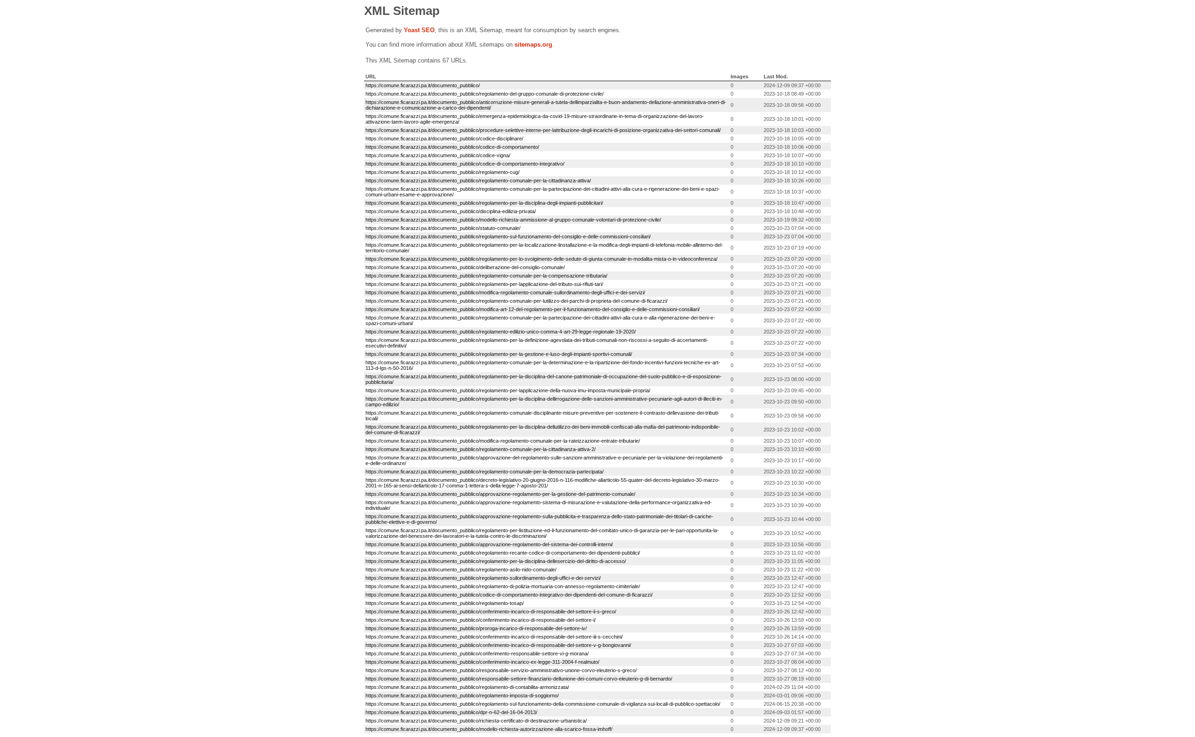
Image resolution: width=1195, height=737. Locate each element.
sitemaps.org (533, 44)
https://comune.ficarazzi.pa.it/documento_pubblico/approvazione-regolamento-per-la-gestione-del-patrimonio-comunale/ (500, 494)
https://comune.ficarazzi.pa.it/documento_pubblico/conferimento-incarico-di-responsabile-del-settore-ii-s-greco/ (491, 611)
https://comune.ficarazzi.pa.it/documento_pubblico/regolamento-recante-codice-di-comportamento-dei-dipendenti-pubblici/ (503, 553)
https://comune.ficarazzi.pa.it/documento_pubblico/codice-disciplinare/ (444, 138)
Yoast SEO (419, 30)
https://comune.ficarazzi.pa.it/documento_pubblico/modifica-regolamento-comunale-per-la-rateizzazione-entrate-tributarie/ (503, 441)
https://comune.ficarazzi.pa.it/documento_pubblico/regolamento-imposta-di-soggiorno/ (462, 695)
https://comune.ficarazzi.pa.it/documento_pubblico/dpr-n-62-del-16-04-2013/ (451, 712)
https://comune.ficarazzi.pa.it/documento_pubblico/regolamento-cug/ (443, 172)
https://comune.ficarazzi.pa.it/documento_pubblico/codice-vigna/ (438, 155)
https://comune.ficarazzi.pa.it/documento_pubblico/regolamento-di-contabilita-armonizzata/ (467, 687)
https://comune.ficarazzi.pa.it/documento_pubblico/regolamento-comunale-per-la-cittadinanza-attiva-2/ (481, 449)
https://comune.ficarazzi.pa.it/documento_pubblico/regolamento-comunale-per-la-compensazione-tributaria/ (486, 275)
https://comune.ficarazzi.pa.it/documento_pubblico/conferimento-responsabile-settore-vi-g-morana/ (477, 653)
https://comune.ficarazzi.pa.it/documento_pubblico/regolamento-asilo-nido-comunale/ (461, 569)
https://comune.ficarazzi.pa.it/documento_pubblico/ (423, 85)
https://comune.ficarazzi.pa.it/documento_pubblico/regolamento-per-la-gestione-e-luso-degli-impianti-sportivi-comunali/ (499, 354)
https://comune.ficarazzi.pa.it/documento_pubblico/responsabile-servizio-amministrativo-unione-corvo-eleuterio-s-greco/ (501, 670)
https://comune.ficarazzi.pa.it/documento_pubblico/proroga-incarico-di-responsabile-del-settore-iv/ (476, 628)
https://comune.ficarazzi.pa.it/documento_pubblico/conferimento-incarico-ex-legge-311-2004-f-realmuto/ (482, 662)
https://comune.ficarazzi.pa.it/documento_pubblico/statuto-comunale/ (443, 228)
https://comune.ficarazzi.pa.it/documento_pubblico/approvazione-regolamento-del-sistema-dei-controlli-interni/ (489, 544)
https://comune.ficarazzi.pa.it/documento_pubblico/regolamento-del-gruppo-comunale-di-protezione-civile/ (485, 94)
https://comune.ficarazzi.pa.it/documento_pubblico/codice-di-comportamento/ (452, 147)
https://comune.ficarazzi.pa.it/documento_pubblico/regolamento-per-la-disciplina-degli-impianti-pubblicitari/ (484, 203)
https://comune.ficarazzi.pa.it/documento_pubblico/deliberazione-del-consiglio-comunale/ (465, 267)
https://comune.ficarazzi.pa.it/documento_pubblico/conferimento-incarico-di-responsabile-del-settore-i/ (481, 620)
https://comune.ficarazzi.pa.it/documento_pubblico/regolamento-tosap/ (445, 603)
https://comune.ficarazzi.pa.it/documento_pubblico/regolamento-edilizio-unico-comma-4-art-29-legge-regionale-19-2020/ (501, 331)
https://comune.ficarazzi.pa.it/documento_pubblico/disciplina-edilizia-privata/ (451, 211)
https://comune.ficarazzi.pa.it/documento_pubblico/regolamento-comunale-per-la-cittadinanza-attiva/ (478, 180)
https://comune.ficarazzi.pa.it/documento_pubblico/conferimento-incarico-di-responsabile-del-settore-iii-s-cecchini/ (494, 637)
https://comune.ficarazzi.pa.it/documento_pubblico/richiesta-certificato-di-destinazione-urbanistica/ (476, 720)
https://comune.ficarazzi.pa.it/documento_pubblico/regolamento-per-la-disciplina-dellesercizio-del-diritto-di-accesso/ (496, 561)
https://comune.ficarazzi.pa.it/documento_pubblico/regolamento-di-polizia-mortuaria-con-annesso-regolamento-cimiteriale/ (503, 586)
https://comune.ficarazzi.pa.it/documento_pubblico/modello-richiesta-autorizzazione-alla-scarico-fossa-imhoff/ (489, 729)
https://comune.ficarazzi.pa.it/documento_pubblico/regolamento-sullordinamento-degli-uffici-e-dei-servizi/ (483, 578)
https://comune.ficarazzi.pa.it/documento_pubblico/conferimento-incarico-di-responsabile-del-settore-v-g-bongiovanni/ (498, 645)
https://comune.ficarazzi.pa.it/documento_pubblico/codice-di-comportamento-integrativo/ (465, 164)
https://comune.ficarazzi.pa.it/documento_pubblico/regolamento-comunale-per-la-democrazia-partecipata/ (485, 471)
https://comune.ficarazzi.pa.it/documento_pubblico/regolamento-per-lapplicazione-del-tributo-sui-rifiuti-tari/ (484, 284)
